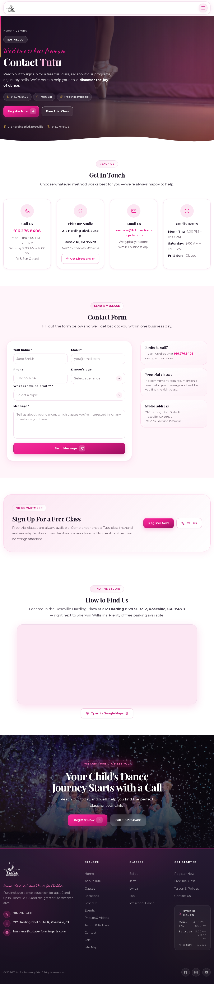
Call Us (192, 523)
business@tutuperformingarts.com (133, 232)
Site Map (91, 947)
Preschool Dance (141, 903)
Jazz (132, 881)
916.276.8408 (60, 126)
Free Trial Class (184, 881)
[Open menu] (203, 8)
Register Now (184, 874)
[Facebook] (185, 972)
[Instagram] (196, 972)
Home (7, 30)
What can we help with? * (33, 386)
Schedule (91, 903)
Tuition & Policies (97, 925)
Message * (21, 406)
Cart (87, 940)
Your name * (22, 349)
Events (90, 910)
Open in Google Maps (107, 713)
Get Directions (80, 258)
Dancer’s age (81, 369)
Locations (92, 896)
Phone (18, 369)
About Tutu (93, 881)
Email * (76, 349)
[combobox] (98, 378)
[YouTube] (206, 972)
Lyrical (133, 888)
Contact (90, 933)
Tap (132, 896)
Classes (90, 888)
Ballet (133, 874)
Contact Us (182, 896)
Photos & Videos (97, 918)
